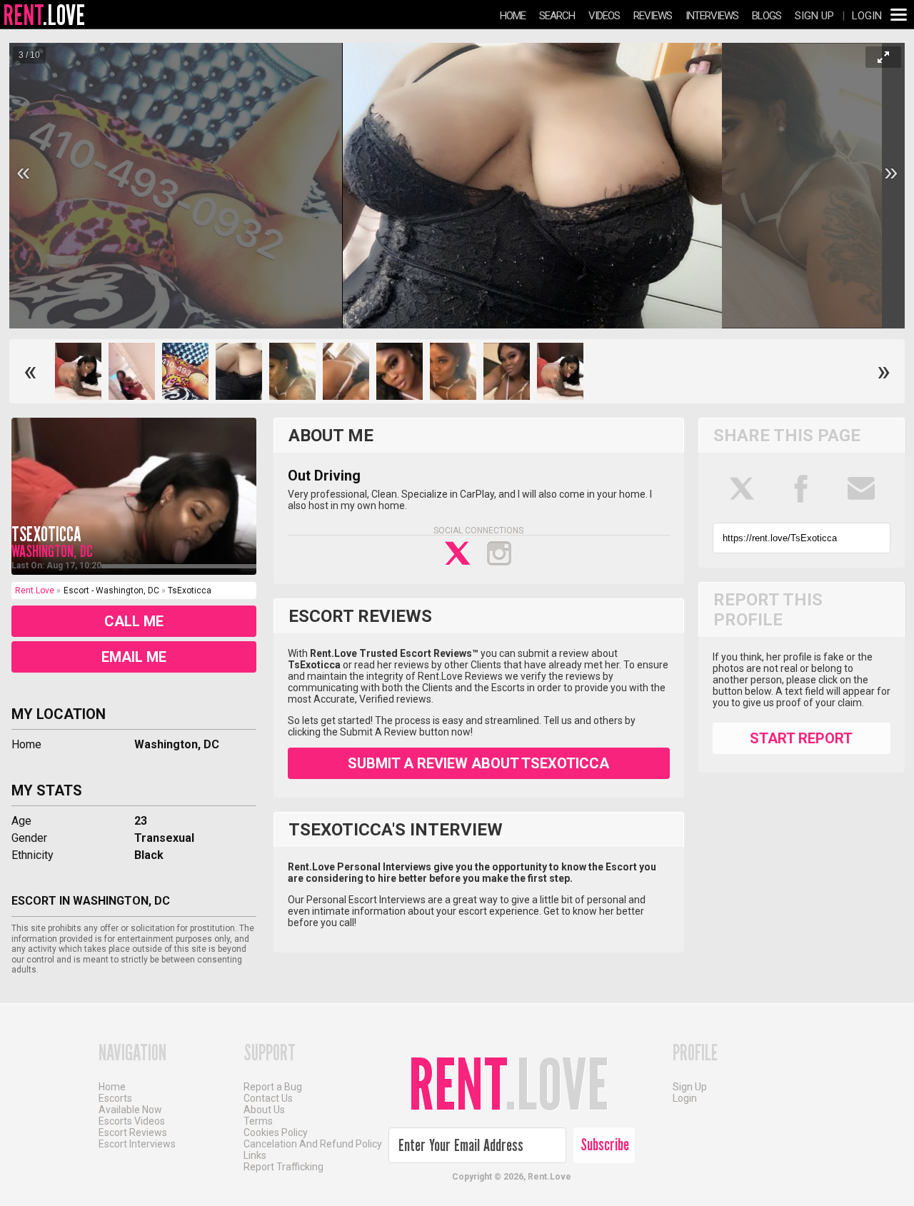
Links (254, 1155)
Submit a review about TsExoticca (478, 763)
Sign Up (814, 15)
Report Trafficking (283, 1166)
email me (133, 656)
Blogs (766, 15)
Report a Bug (272, 1086)
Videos (604, 15)
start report (801, 738)
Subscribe (605, 1145)
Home (513, 15)
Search (557, 15)
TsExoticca (46, 534)
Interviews (712, 15)
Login (867, 15)
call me (134, 621)
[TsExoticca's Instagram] (499, 553)
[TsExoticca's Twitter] (457, 553)
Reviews (652, 15)
